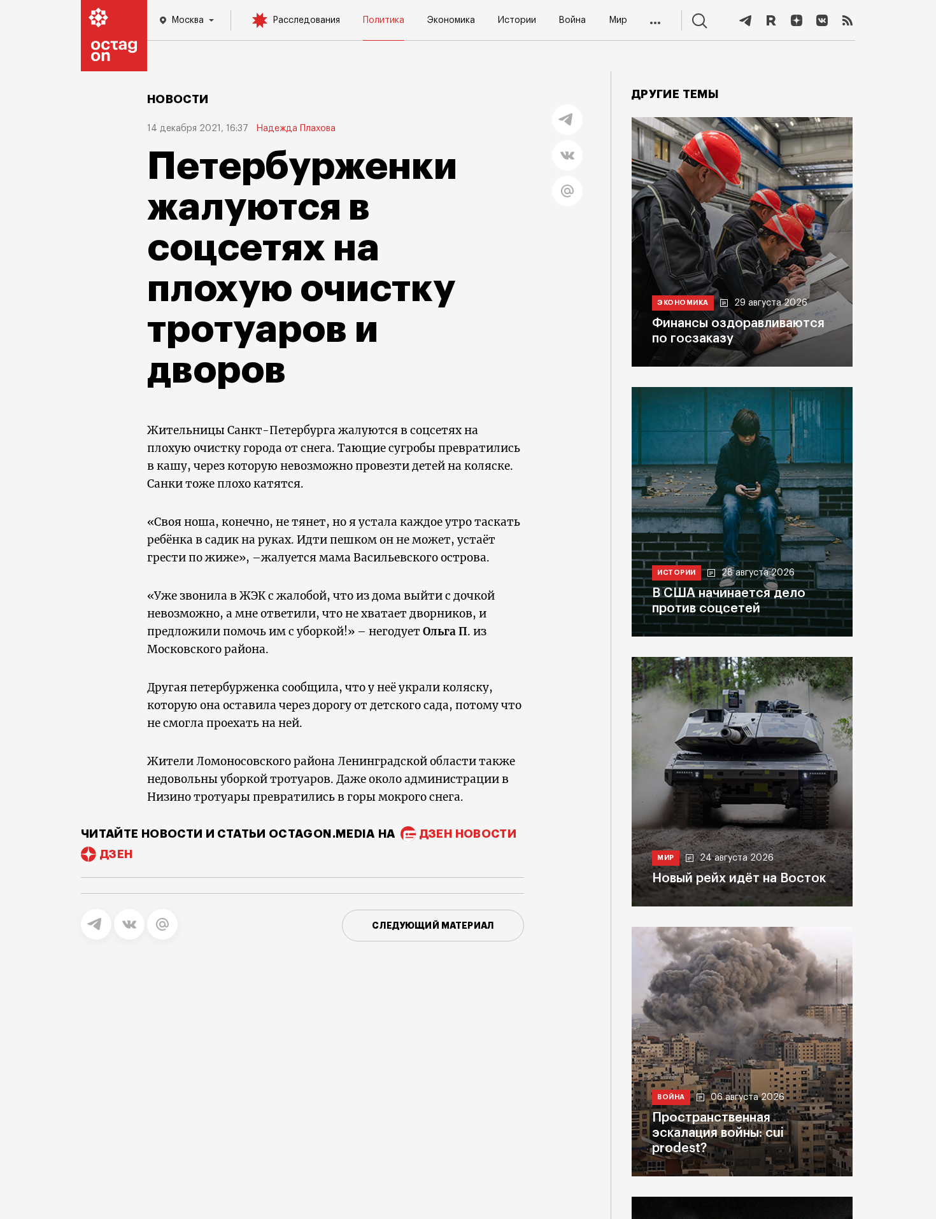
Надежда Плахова (296, 128)
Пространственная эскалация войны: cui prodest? (718, 1133)
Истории (517, 20)
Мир (618, 20)
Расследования (306, 20)
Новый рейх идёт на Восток (739, 878)
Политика (383, 20)
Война (572, 20)
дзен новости (468, 834)
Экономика (451, 20)
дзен (116, 854)
